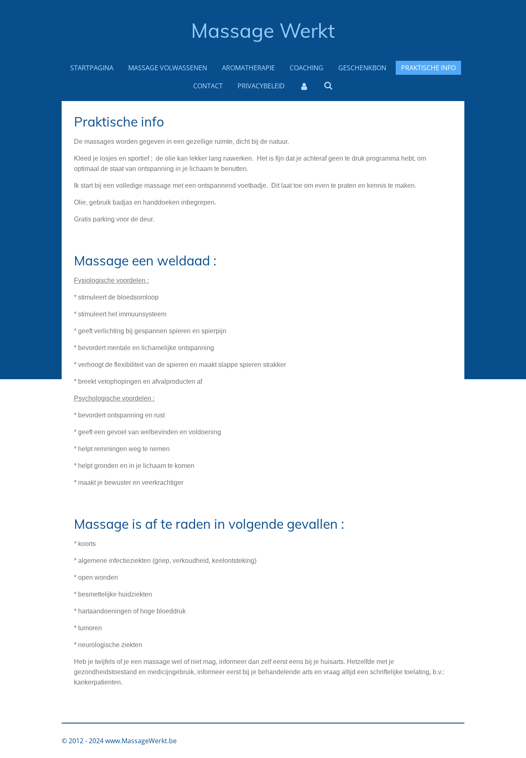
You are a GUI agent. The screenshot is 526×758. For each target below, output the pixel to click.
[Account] (304, 86)
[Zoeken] (328, 85)
